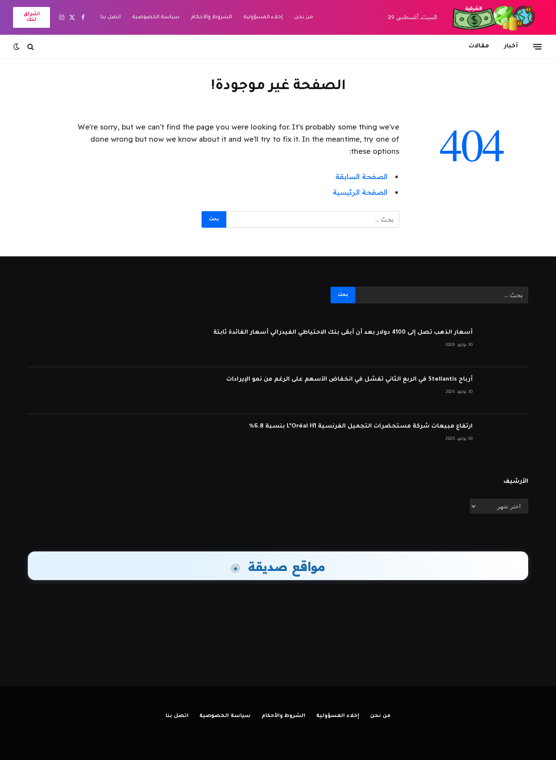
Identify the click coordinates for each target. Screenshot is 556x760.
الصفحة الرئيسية (360, 191)
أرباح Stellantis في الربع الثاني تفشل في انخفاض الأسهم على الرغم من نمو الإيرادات (349, 379)
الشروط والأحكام (211, 17)
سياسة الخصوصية (155, 17)
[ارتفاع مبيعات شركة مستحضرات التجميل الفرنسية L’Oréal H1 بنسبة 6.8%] (504, 437)
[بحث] (31, 46)
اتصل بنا (110, 17)
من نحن (303, 17)
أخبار (511, 46)
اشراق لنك (31, 17)
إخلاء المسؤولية (263, 17)
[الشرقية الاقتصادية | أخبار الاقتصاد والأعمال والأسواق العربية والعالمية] (497, 17)
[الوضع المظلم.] (17, 46)
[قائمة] (537, 46)
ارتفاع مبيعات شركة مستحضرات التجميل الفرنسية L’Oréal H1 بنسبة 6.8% (361, 426)
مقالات (479, 46)
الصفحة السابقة (361, 176)
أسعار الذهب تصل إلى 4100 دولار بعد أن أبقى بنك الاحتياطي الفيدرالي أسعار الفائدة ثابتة (343, 332)
